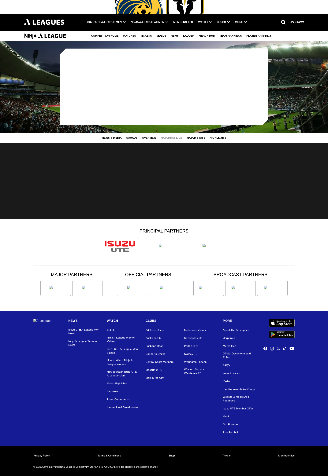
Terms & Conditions (109, 455)
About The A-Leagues (236, 329)
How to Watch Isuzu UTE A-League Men (122, 373)
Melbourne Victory (195, 329)
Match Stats (196, 137)
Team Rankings (230, 35)
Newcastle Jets (193, 337)
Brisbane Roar (154, 345)
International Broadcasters (123, 407)
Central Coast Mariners (159, 361)
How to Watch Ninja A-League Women (120, 362)
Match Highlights (117, 383)
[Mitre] (132, 288)
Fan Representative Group (239, 389)
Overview (149, 137)
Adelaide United (155, 329)
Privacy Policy (41, 455)
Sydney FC (190, 353)
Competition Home (104, 35)
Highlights (218, 137)
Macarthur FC (154, 369)
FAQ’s (226, 365)
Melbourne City (155, 377)
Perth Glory (191, 345)
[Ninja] (164, 246)
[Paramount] (240, 288)
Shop (172, 455)
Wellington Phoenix (195, 361)
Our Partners (230, 424)
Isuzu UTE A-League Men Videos (122, 350)
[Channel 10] (209, 288)
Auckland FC (153, 337)
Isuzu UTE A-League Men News (83, 331)
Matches (129, 35)
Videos (161, 35)
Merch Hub (207, 35)
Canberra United (156, 353)
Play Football (230, 432)
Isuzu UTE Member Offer (238, 408)
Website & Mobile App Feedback (236, 398)
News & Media (112, 137)
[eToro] (87, 288)
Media (226, 416)
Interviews (113, 391)
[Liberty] (56, 288)
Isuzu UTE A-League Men (104, 22)
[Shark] (208, 246)
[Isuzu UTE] (120, 246)
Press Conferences (118, 399)
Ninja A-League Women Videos (121, 339)
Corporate (229, 337)
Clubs (221, 22)
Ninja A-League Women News (82, 342)
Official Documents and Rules (237, 355)
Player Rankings (259, 35)
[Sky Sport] (272, 288)
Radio (226, 381)
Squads (131, 137)
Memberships (183, 22)
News (175, 35)
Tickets (146, 35)
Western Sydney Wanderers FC (194, 371)
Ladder (188, 35)
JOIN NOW (297, 22)
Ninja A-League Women (147, 22)
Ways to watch (231, 373)
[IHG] (164, 288)
